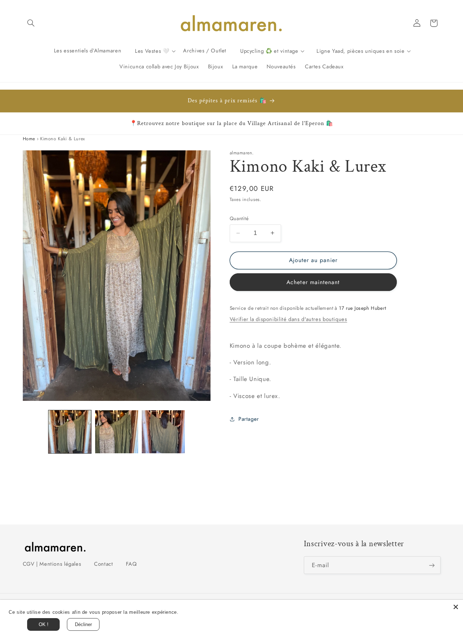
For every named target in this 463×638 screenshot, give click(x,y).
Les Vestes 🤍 (152, 51)
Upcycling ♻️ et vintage (269, 51)
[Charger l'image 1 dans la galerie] (70, 431)
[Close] (455, 607)
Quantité (239, 218)
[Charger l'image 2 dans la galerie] (116, 431)
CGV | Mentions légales (52, 564)
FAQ (131, 564)
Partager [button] (248, 419)
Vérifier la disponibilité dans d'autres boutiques (288, 319)
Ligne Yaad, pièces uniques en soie (360, 51)
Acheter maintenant (313, 282)
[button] (31, 23)
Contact (103, 564)
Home (29, 139)
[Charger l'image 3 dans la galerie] (163, 431)
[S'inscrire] (431, 565)
